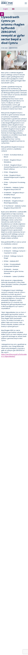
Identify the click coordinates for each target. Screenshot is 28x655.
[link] (2, 14)
